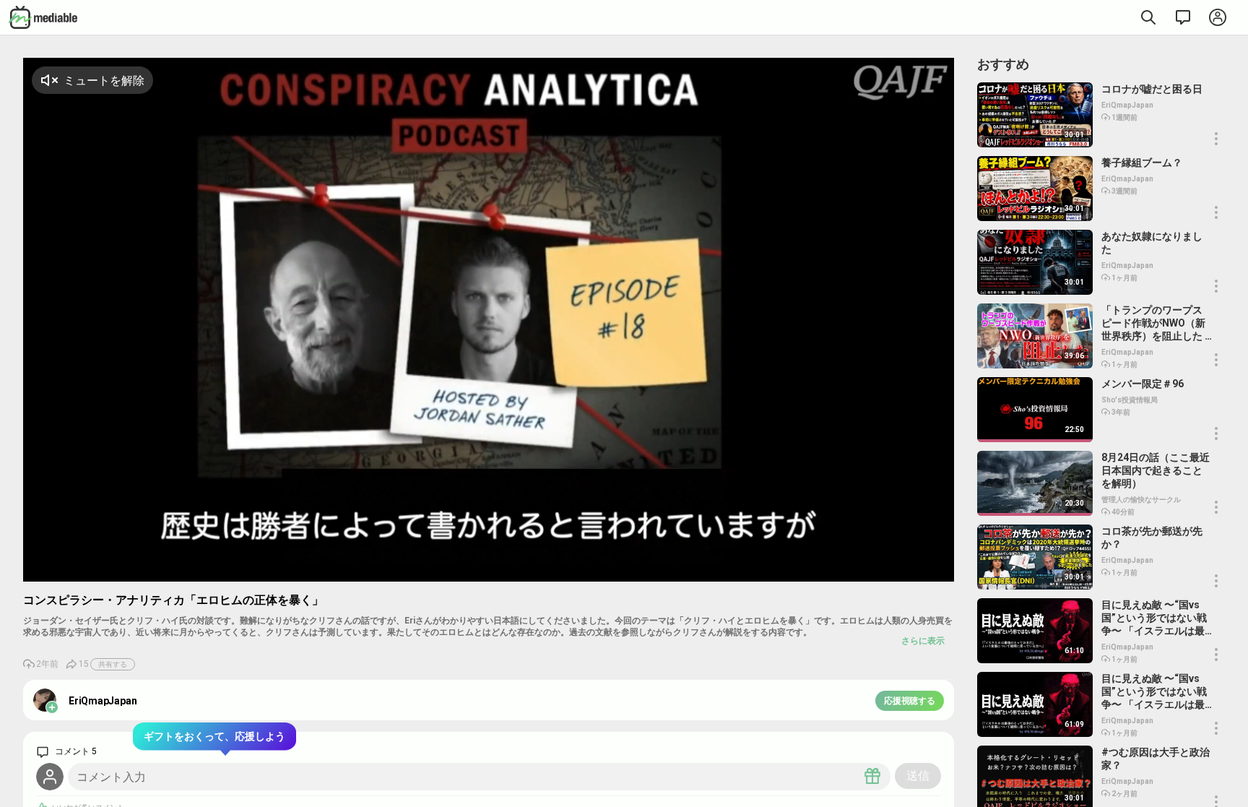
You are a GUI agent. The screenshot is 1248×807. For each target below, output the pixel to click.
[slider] (866, 570)
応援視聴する (909, 701)
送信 (918, 775)
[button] (907, 569)
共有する (112, 664)
